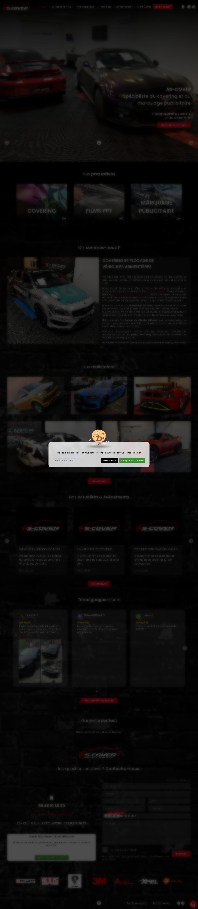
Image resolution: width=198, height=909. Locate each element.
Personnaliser (110, 460)
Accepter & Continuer (132, 460)
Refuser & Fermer (64, 460)
